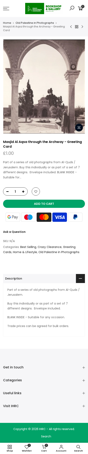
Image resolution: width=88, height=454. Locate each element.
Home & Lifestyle (25, 252)
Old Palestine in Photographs (35, 23)
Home (7, 23)
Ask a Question (14, 232)
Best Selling (28, 247)
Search (46, 436)
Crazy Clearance (50, 247)
